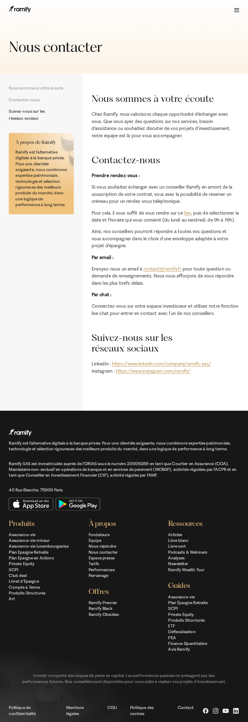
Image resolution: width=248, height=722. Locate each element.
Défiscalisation (181, 631)
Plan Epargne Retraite (28, 552)
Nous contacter (103, 552)
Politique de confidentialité (22, 710)
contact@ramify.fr (162, 269)
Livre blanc (178, 540)
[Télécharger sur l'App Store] (31, 503)
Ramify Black (101, 608)
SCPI (13, 569)
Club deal (18, 575)
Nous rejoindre (102, 546)
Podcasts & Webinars (187, 552)
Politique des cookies (142, 710)
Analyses (176, 557)
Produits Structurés (27, 593)
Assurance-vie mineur (29, 540)
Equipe (95, 540)
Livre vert (176, 546)
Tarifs (94, 563)
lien (187, 213)
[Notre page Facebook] (205, 710)
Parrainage (98, 575)
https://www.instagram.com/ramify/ (153, 371)
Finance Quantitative (187, 643)
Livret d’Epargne (24, 581)
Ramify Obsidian (104, 614)
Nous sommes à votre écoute (36, 88)
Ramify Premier (103, 602)
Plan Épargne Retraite (188, 602)
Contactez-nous (24, 99)
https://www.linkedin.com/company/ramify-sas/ (161, 364)
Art (12, 598)
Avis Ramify (179, 649)
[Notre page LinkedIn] (236, 710)
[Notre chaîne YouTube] (225, 710)
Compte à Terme (24, 587)
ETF (171, 625)
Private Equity (21, 563)
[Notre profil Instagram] (215, 710)
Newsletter (178, 563)
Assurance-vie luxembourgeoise (38, 546)
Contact (186, 707)
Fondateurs (99, 534)
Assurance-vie (22, 534)
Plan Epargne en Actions (31, 557)
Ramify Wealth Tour (186, 569)
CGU (112, 707)
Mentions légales (75, 710)
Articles (175, 534)
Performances (102, 569)
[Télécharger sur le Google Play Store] (78, 503)
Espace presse (102, 557)
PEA (171, 637)
